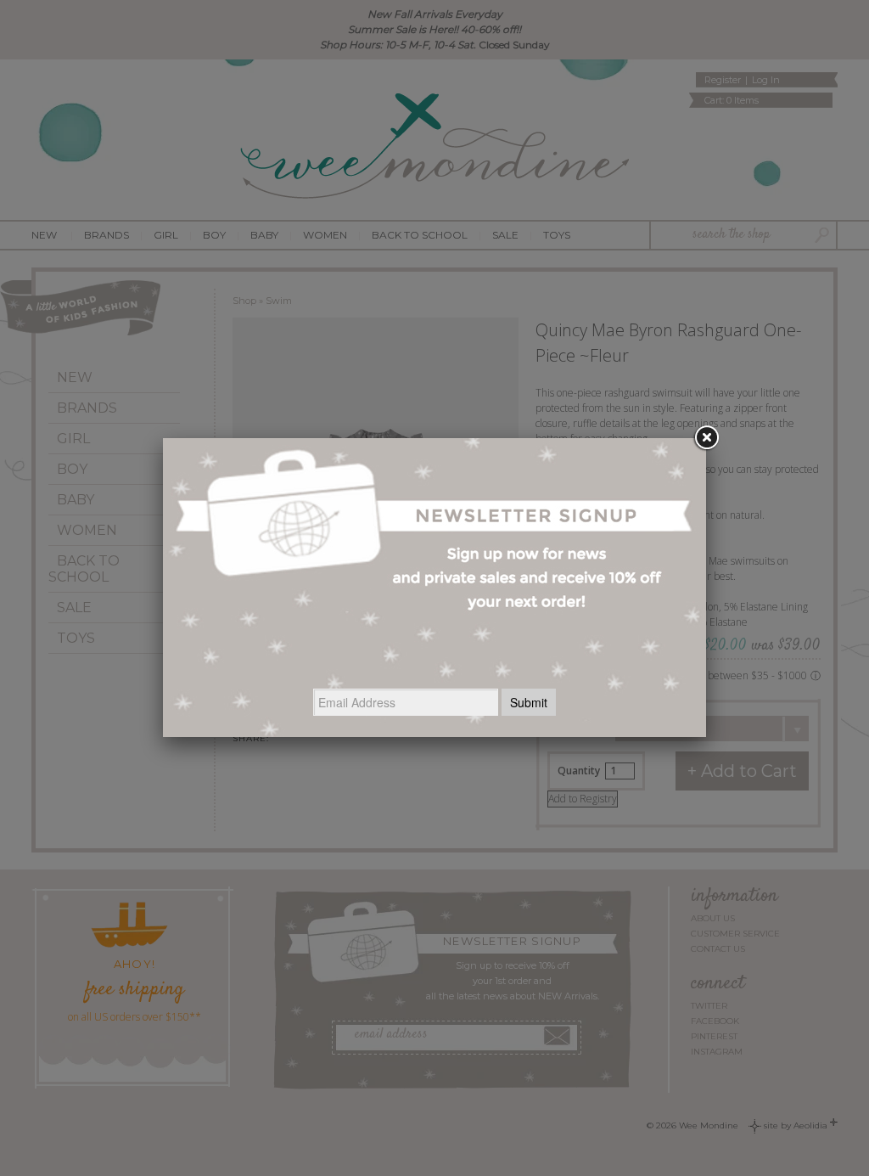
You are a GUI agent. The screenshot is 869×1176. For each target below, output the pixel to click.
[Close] (706, 438)
